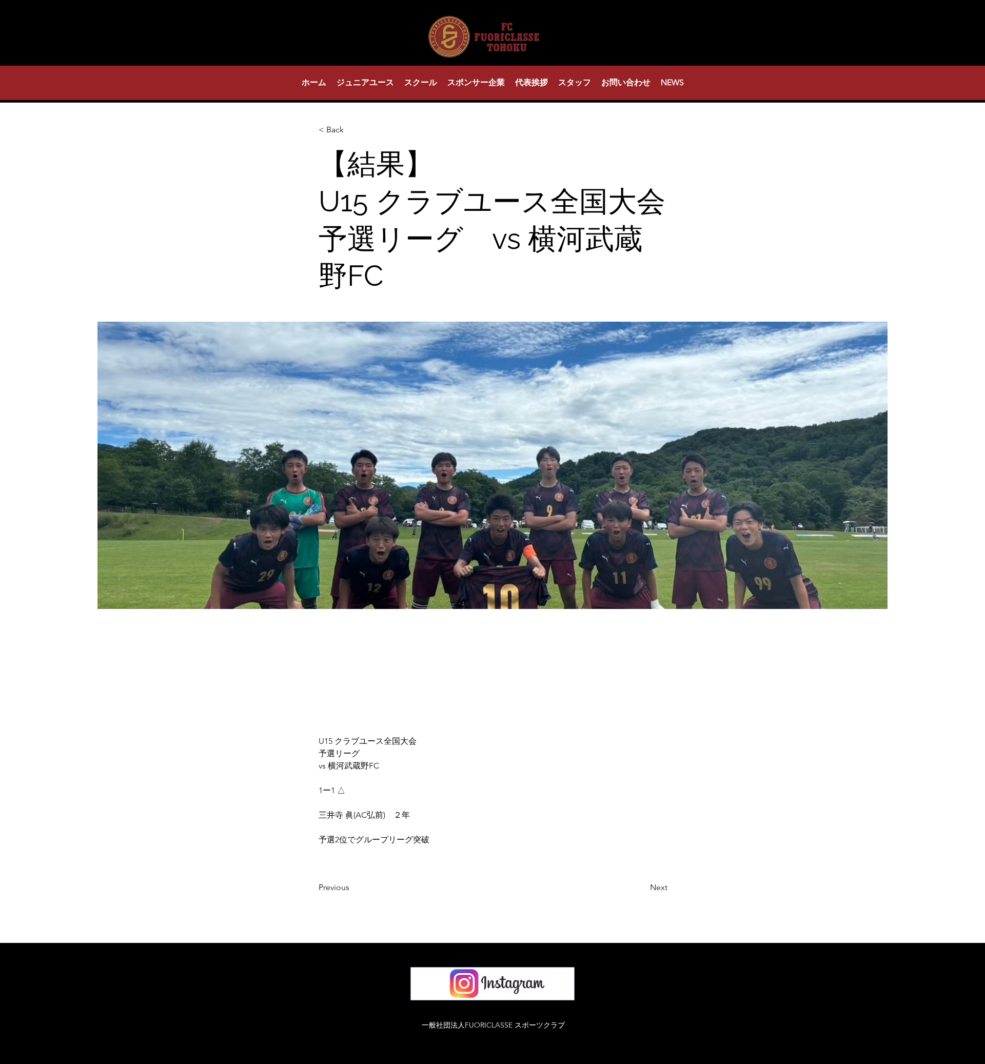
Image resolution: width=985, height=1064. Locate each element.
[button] (365, 82)
